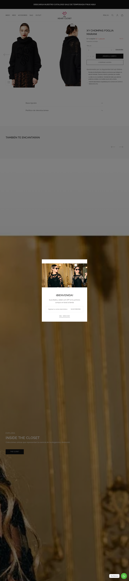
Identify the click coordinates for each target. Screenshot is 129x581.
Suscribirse (76, 309)
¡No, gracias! (64, 316)
